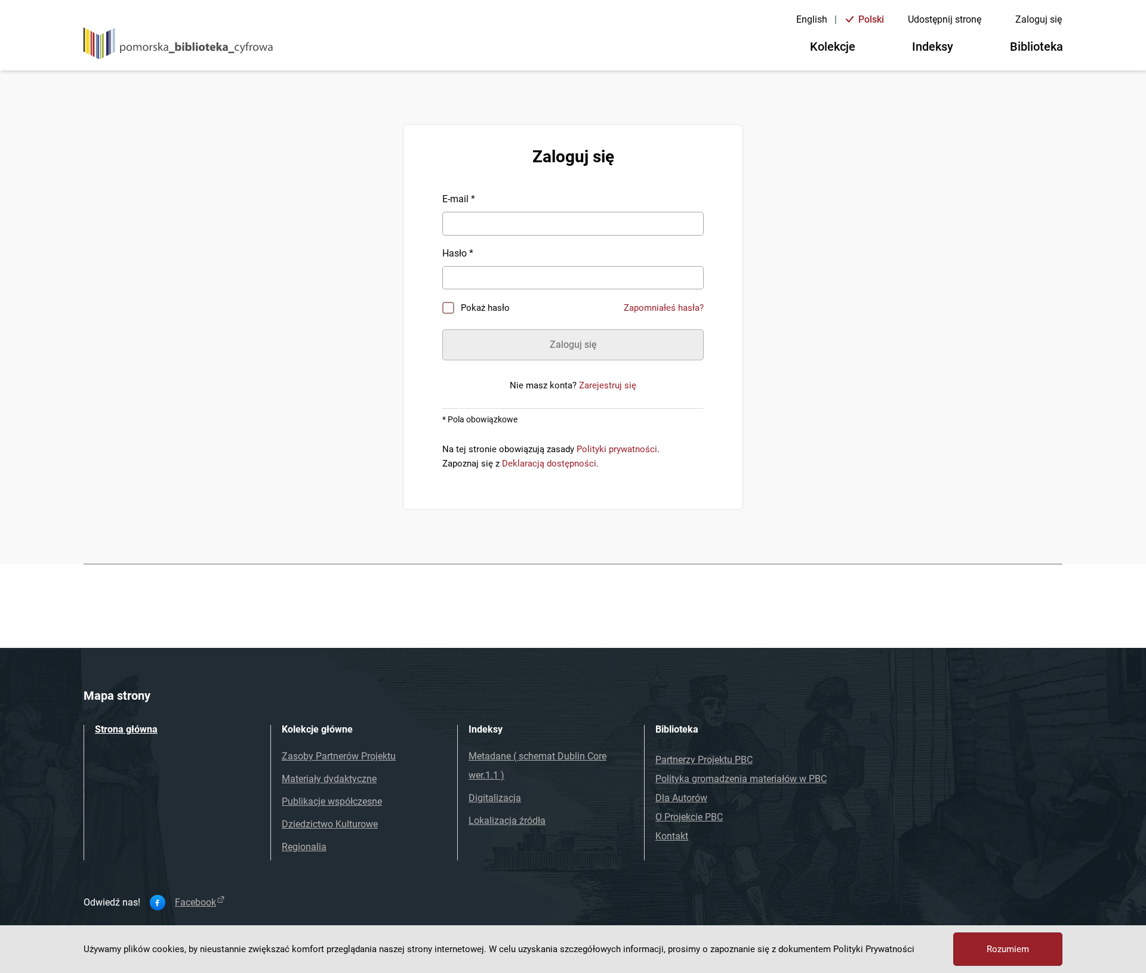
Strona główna (126, 729)
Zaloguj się (1038, 19)
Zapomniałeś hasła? (664, 307)
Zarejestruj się (607, 385)
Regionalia (304, 846)
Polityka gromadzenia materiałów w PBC (741, 778)
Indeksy (932, 46)
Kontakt (671, 836)
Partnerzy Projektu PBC (704, 759)
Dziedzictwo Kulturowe (330, 824)
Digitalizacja (495, 798)
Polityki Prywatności (873, 949)
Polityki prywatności (617, 449)
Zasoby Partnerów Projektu (339, 756)
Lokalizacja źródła (507, 820)
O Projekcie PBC (689, 817)
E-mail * (458, 199)
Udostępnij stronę (944, 19)
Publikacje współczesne (332, 801)
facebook (195, 902)
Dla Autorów (681, 798)
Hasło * (457, 253)
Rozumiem (1008, 949)
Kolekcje (832, 46)
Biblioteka (1036, 46)
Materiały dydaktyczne (329, 778)
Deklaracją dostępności (549, 463)
